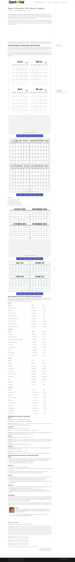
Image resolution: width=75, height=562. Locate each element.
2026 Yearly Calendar (38, 2)
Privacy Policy (49, 2)
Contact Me (62, 2)
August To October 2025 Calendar (15, 203)
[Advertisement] (29, 33)
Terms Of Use (56, 2)
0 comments (29, 10)
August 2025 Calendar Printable (14, 199)
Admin (10, 10)
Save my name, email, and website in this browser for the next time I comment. (23, 546)
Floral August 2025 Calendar (14, 201)
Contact (22, 559)
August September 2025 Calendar (15, 202)
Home (45, 2)
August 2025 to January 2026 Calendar (15, 205)
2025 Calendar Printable (21, 10)
